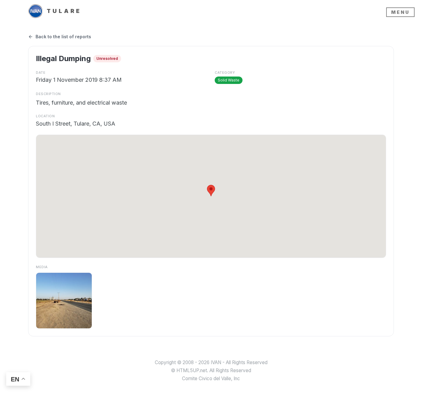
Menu (400, 12)
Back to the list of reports (63, 36)
